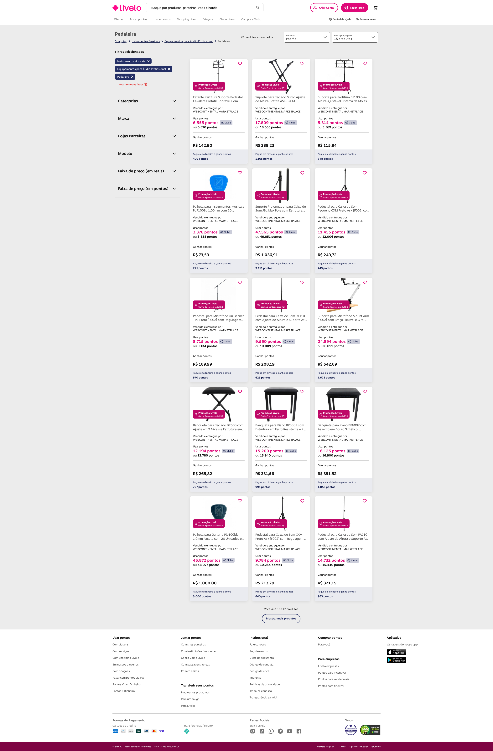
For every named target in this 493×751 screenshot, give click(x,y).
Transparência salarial (263, 697)
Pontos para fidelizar (331, 685)
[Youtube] (290, 731)
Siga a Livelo (257, 725)
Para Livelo (188, 705)
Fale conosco (258, 644)
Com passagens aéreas (195, 664)
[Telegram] (280, 731)
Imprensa (255, 677)
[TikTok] (262, 731)
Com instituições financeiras (198, 651)
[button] (200, 8)
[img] (370, 730)
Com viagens (120, 644)
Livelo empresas (328, 666)
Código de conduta (261, 664)
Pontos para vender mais (333, 679)
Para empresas (329, 659)
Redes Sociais (260, 720)
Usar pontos (121, 637)
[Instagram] (253, 731)
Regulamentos (259, 651)
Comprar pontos (330, 637)
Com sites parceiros (193, 644)
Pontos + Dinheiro (123, 690)
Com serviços (120, 651)
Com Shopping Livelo (125, 657)
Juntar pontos (191, 637)
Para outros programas (195, 692)
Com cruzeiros (190, 671)
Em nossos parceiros (125, 664)
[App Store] (396, 652)
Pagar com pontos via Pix (128, 677)
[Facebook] (299, 731)
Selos (349, 720)
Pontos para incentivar (332, 672)
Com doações (121, 671)
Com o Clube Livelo (193, 657)
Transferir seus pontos (197, 685)
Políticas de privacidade (265, 684)
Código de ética (259, 671)
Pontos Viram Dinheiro (126, 684)
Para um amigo (190, 699)
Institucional (259, 637)
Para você (324, 644)
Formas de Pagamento (128, 720)
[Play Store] (396, 660)
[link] (126, 8)
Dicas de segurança (262, 657)
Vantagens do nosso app (402, 644)
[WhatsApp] (271, 731)
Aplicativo (394, 637)
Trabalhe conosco (261, 690)
